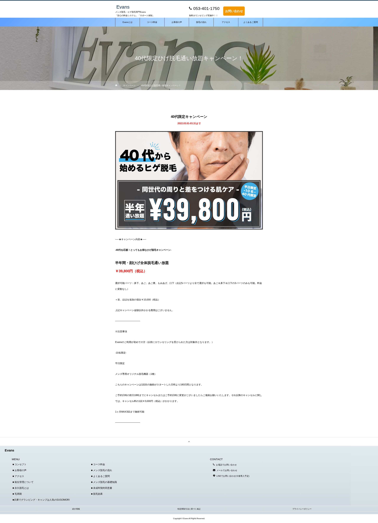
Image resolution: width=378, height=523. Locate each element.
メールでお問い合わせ (226, 470)
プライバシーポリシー (302, 509)
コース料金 (152, 22)
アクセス (226, 22)
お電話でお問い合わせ (226, 465)
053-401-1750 (206, 8)
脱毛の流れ (201, 22)
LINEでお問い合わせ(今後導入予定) (232, 476)
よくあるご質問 (250, 22)
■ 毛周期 (17, 494)
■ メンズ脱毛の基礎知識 (104, 482)
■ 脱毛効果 (97, 494)
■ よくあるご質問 (100, 476)
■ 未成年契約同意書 (101, 488)
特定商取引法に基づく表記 (189, 509)
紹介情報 (76, 509)
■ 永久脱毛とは (21, 488)
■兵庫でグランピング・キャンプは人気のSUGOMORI (41, 500)
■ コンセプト (19, 464)
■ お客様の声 (19, 470)
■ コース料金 (98, 464)
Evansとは (127, 22)
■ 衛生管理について (23, 482)
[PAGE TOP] (189, 441)
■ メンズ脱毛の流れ (101, 470)
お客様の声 (177, 22)
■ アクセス (18, 476)
